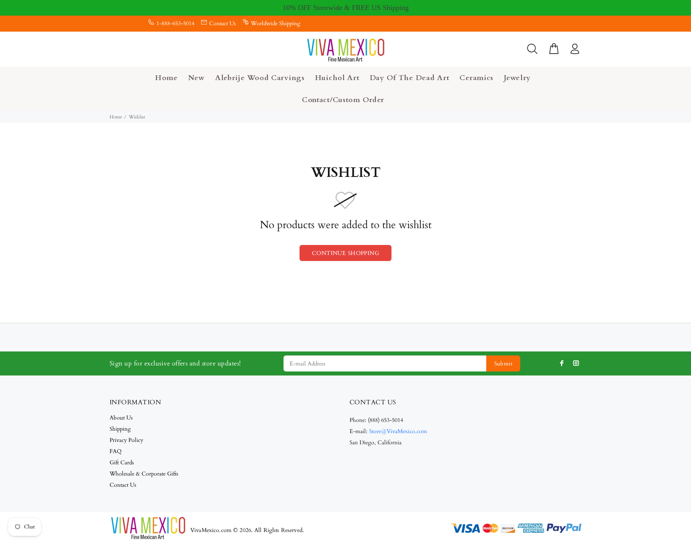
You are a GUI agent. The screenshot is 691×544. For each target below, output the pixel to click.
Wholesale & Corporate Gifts (144, 474)
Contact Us (222, 23)
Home (116, 117)
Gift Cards (122, 462)
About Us (121, 418)
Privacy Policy (126, 440)
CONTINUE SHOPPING (345, 253)
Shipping (120, 429)
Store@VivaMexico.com (398, 431)
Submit (503, 363)
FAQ (116, 451)
